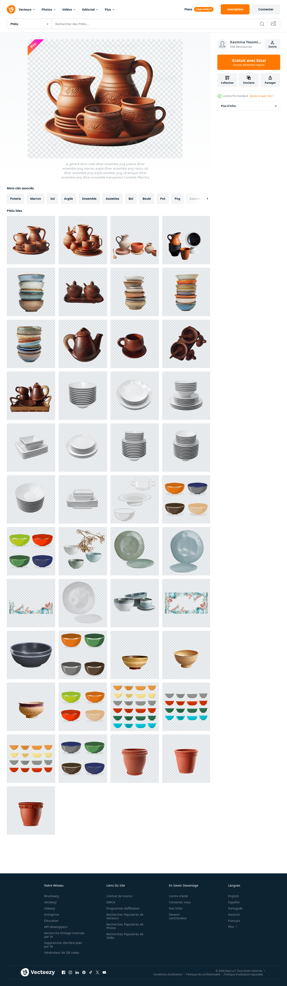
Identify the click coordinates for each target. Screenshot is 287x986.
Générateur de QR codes (61, 953)
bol (131, 199)
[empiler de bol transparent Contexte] (31, 292)
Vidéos (67, 9)
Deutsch (234, 914)
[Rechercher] (262, 23)
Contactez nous (180, 902)
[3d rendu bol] (31, 655)
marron (35, 199)
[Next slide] (204, 199)
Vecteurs (25, 9)
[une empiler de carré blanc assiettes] (31, 447)
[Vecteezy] (11, 9)
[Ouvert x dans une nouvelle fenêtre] (97, 972)
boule (147, 199)
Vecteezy (50, 902)
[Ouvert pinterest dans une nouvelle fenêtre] (84, 972)
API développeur (56, 927)
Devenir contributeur (178, 916)
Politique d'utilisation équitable (243, 974)
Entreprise (51, 914)
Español (233, 902)
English (233, 896)
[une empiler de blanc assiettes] (83, 395)
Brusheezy (51, 896)
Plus (108, 9)
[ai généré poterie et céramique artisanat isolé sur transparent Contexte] (134, 240)
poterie (15, 199)
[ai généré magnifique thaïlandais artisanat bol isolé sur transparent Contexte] (134, 655)
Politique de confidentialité (203, 974)
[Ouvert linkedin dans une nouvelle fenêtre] (77, 972)
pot (162, 199)
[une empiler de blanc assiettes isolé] (186, 395)
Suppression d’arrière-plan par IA (63, 944)
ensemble (89, 199)
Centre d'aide (178, 896)
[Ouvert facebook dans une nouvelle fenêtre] (63, 972)
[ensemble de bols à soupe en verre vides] (134, 499)
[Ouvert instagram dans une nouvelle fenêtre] (70, 972)
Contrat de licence (119, 896)
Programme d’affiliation (123, 908)
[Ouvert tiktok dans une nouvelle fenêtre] (90, 972)
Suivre (273, 46)
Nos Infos (175, 908)
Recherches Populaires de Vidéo (124, 936)
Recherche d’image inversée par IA (64, 935)
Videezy (49, 908)
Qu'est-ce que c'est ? (261, 96)
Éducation (51, 921)
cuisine (195, 199)
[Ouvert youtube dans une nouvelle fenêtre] (104, 972)
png (177, 199)
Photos (47, 9)
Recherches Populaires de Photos (124, 926)
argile (68, 199)
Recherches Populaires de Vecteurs (124, 916)
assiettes (112, 199)
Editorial (88, 9)
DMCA (110, 902)
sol (52, 199)
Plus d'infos (228, 106)
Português (235, 908)
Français (234, 921)
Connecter (265, 9)
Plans (188, 9)
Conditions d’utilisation (167, 974)
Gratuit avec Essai (249, 62)
